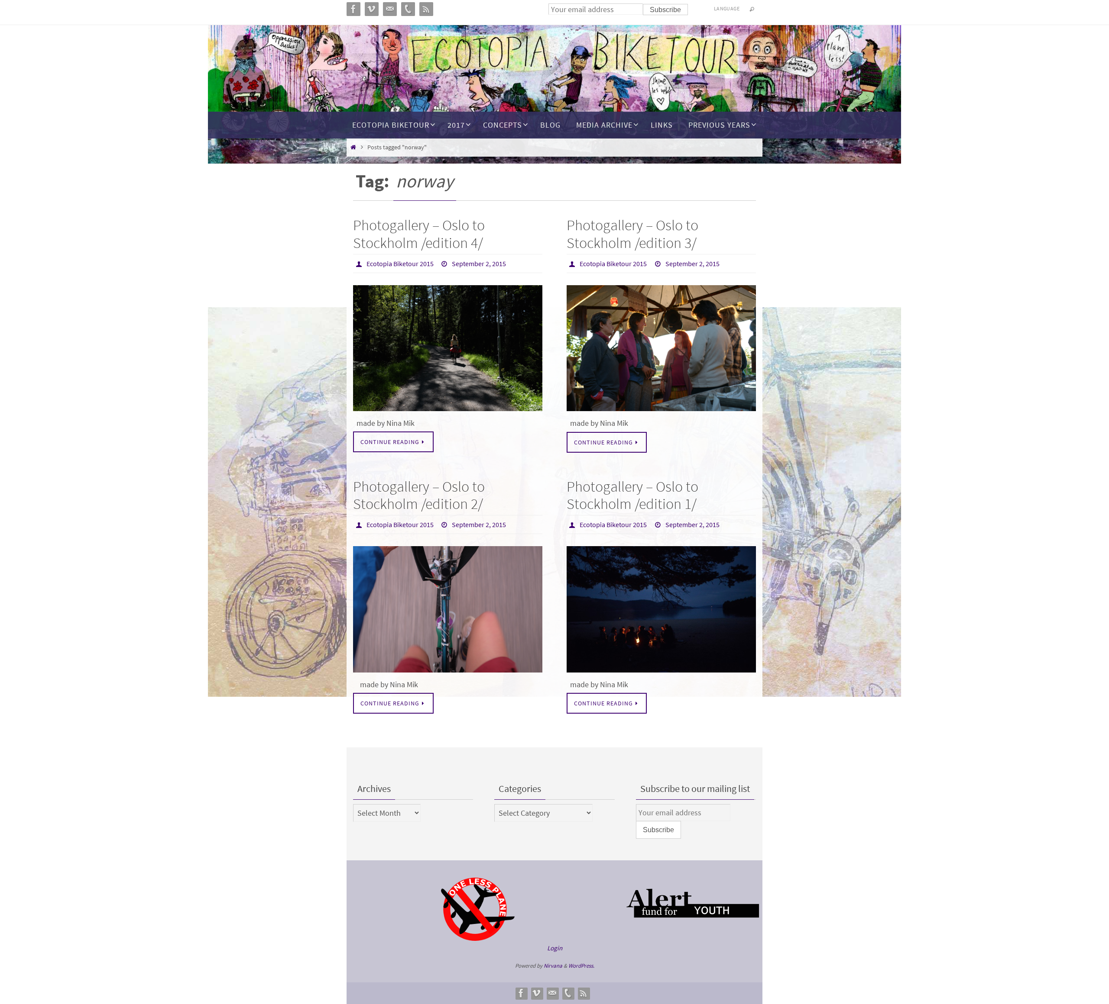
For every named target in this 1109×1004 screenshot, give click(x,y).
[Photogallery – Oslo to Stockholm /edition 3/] (661, 348)
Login (554, 948)
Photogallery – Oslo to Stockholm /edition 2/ (419, 495)
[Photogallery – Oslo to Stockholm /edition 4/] (447, 348)
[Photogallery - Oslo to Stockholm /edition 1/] (661, 609)
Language (726, 8)
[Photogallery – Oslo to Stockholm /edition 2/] (447, 609)
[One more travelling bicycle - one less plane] (478, 938)
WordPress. (581, 965)
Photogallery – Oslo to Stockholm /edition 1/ (632, 495)
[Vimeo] (536, 993)
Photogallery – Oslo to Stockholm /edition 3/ (632, 234)
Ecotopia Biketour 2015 (400, 263)
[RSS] (583, 993)
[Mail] (552, 993)
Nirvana (553, 965)
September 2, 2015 (479, 263)
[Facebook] (521, 993)
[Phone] (568, 993)
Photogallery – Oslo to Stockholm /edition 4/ (419, 234)
